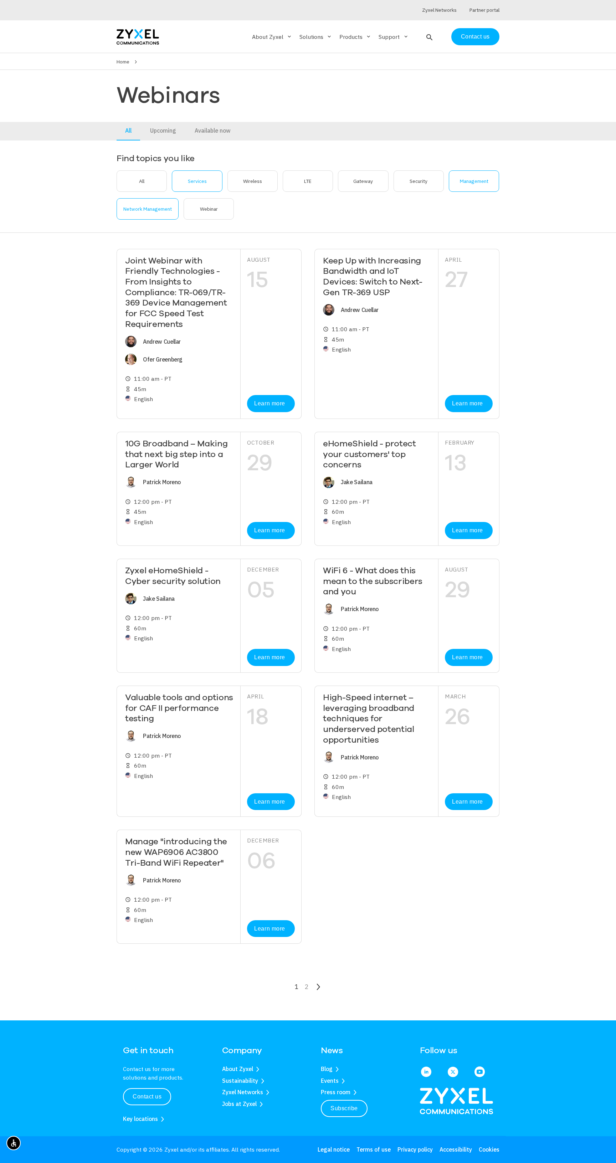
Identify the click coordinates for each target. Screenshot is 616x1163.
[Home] (138, 36)
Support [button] (394, 36)
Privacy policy (415, 1149)
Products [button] (355, 36)
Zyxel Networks (242, 1092)
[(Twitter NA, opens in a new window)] (453, 1072)
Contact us (475, 37)
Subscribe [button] (344, 1108)
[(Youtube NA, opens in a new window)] (479, 1072)
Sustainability (240, 1080)
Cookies (489, 1149)
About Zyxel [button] (272, 36)
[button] (428, 36)
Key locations (140, 1118)
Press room (335, 1092)
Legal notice (334, 1149)
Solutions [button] (315, 36)
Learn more (269, 403)
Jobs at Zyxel (239, 1103)
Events (330, 1080)
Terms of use (373, 1149)
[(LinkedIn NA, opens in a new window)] (426, 1072)
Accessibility (456, 1149)
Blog (327, 1068)
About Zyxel (237, 1068)
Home (123, 61)
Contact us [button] (147, 1096)
